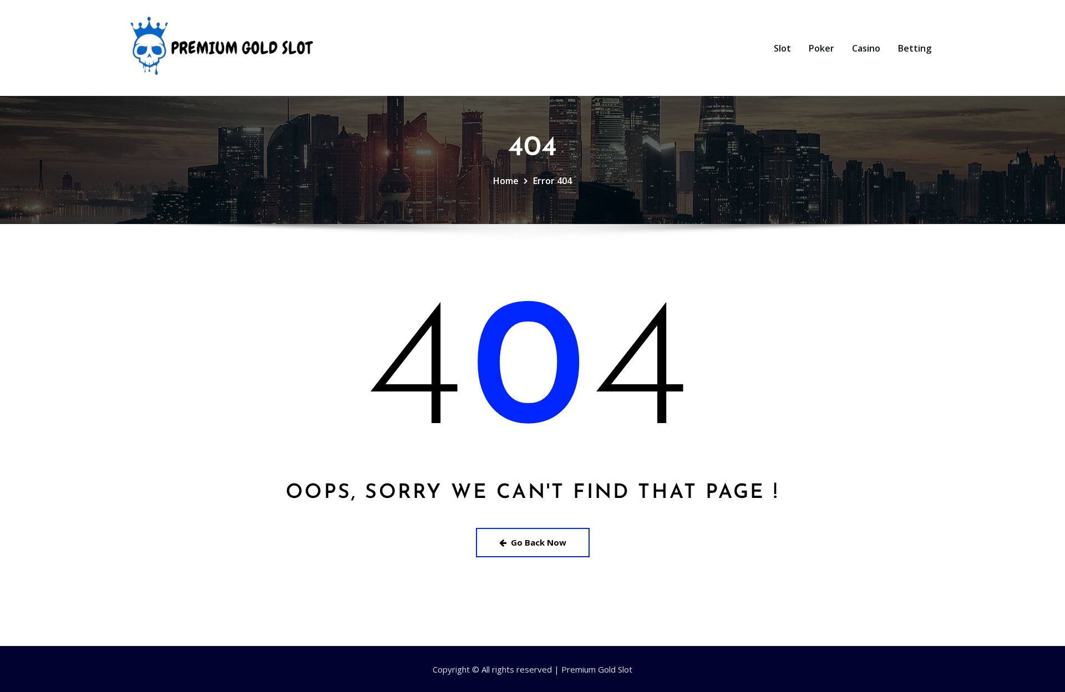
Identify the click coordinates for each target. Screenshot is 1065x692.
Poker (821, 48)
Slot (782, 48)
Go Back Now (538, 542)
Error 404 (552, 181)
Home (506, 181)
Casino (866, 48)
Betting (914, 48)
